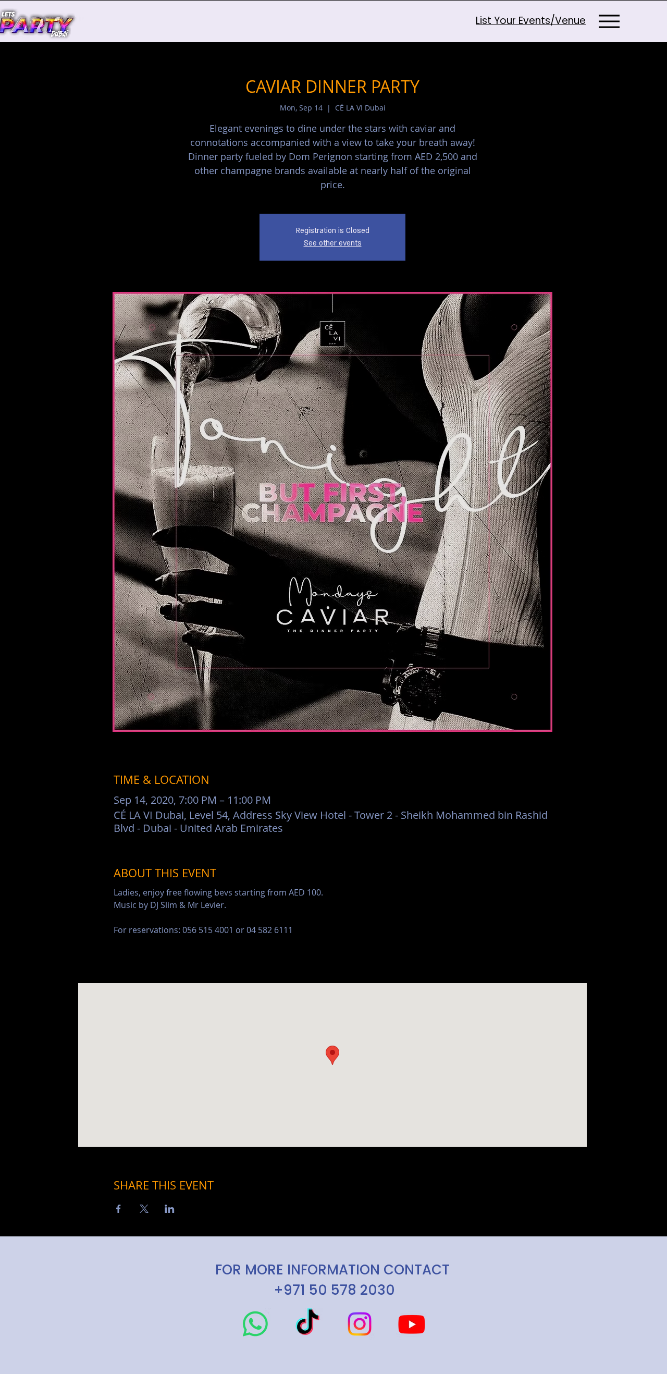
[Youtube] (411, 1324)
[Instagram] (359, 1324)
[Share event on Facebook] (118, 1209)
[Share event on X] (144, 1209)
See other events (333, 243)
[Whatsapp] (255, 1324)
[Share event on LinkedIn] (170, 1209)
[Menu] (609, 21)
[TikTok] (307, 1324)
